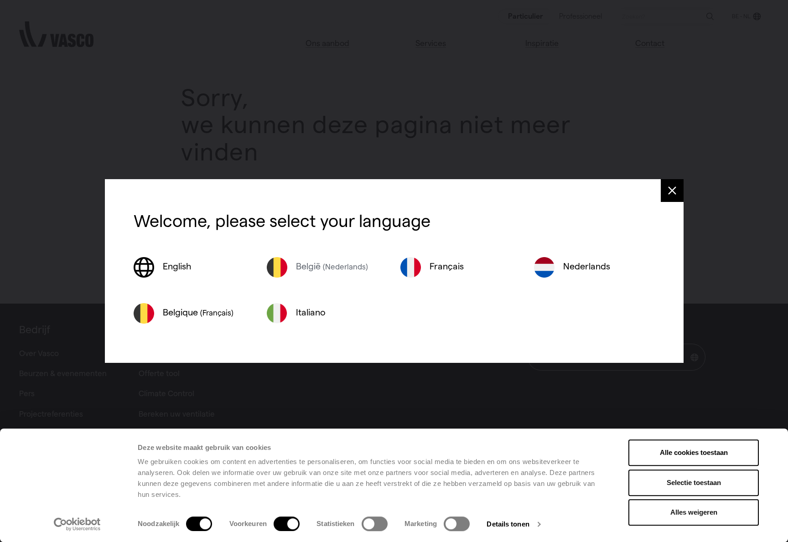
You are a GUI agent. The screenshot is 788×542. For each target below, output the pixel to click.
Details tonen (508, 524)
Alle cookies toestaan (694, 452)
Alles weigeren (693, 512)
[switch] (287, 523)
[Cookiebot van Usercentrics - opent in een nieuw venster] (77, 524)
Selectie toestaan (694, 482)
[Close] (672, 190)
